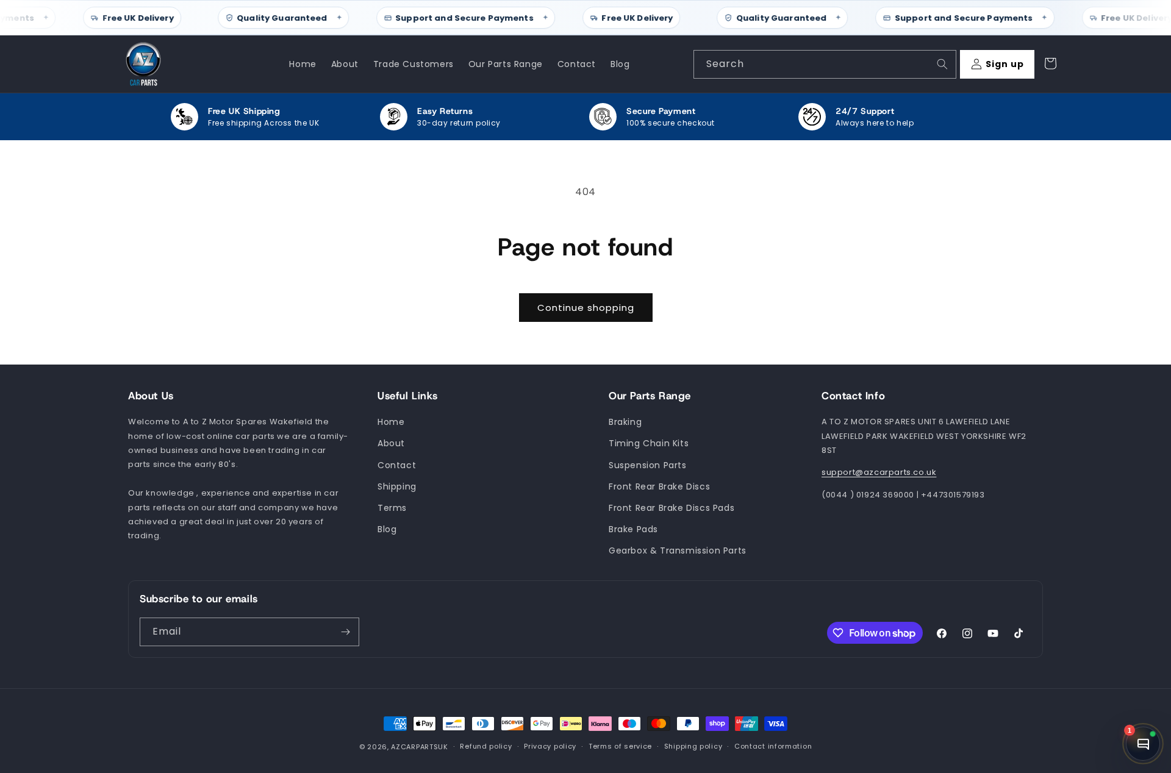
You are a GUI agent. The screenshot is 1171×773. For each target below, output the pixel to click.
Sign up (1005, 64)
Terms (392, 508)
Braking (625, 422)
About (391, 444)
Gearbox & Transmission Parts (678, 551)
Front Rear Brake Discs (659, 486)
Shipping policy (693, 747)
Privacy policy (550, 747)
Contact (397, 465)
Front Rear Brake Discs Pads (671, 508)
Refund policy (486, 747)
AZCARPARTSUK (419, 747)
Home (391, 422)
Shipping (397, 486)
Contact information (773, 747)
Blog (387, 529)
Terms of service (620, 747)
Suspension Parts (648, 465)
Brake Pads (633, 529)
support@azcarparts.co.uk (879, 473)
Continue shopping (585, 307)
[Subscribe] (345, 632)
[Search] (942, 64)
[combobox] (825, 64)
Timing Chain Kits (649, 444)
